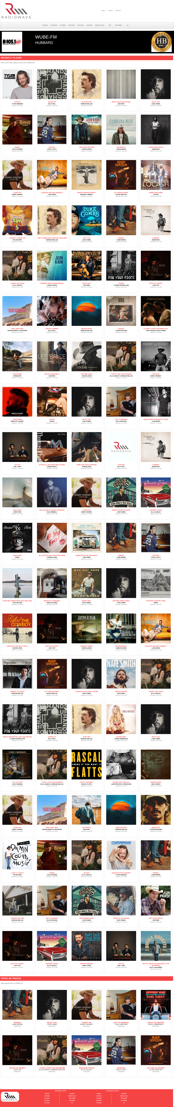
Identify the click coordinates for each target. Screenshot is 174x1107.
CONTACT (118, 10)
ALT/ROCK (54, 25)
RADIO (111, 10)
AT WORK (63, 25)
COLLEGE (80, 25)
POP (109, 25)
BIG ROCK (72, 25)
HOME (103, 10)
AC (128, 25)
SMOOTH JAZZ (99, 25)
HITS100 (45, 25)
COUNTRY (89, 25)
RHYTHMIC (118, 25)
